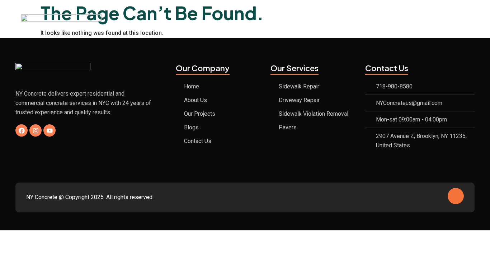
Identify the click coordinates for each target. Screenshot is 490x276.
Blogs (375, 21)
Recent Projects (325, 21)
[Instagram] (35, 130)
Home (130, 21)
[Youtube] (49, 130)
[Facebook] (21, 130)
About (163, 21)
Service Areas (258, 21)
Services (201, 21)
